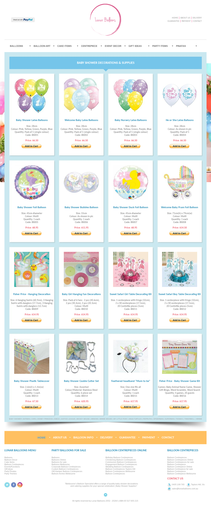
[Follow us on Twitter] (7, 485)
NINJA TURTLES (135, 419)
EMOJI (56, 419)
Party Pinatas (10, 471)
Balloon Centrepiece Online (179, 467)
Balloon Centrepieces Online (180, 460)
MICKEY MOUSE (83, 419)
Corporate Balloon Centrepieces (66, 467)
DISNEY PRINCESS (45, 419)
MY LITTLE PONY (120, 419)
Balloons (8, 457)
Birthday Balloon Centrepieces (119, 457)
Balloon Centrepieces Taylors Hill (120, 469)
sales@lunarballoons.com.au (184, 489)
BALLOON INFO (83, 437)
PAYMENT (186, 21)
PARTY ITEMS (160, 46)
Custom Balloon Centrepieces (65, 469)
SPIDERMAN (158, 419)
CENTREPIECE (89, 46)
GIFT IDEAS (135, 46)
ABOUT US (185, 18)
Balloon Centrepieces (14, 464)
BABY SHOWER (15, 419)
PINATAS (181, 46)
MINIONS (94, 419)
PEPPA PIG (147, 419)
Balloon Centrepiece (176, 464)
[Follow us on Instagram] (20, 485)
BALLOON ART (42, 46)
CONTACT (197, 21)
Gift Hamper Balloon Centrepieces (67, 471)
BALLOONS (16, 46)
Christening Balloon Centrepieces (121, 460)
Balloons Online (59, 460)
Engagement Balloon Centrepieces (121, 464)
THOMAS (179, 419)
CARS (33, 419)
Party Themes (10, 474)
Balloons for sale (59, 462)
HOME (175, 18)
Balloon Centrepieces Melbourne (120, 471)
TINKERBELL (189, 419)
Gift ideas (8, 469)
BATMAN (26, 419)
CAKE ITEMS (64, 46)
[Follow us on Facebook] (13, 485)
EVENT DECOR (113, 46)
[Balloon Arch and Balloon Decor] (102, 35)
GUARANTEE (173, 21)
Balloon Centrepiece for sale (180, 469)
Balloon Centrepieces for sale (180, 462)
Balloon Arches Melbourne (63, 474)
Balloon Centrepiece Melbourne (181, 474)
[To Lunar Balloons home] (41, 437)
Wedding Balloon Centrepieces (120, 467)
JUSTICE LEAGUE (68, 419)
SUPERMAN (169, 419)
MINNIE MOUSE (106, 419)
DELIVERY (197, 18)
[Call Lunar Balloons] (169, 484)
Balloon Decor (10, 460)
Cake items (9, 462)
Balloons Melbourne (61, 464)
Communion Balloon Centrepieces (121, 462)
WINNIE (199, 419)
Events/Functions (12, 467)
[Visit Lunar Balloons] (188, 484)
